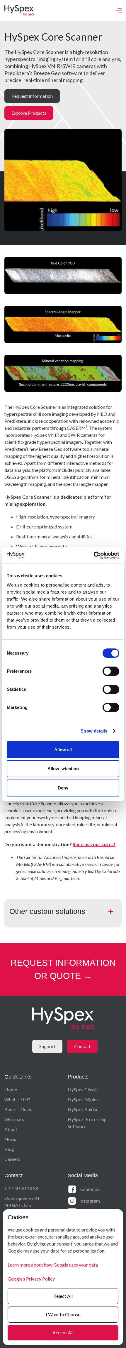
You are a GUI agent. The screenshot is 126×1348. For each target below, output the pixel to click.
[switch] (111, 671)
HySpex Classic (83, 1089)
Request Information (32, 96)
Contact (82, 1046)
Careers (12, 1159)
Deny (63, 787)
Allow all (63, 749)
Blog (9, 1149)
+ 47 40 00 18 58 (21, 1188)
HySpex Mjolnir (83, 1099)
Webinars (14, 1119)
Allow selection (63, 768)
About (10, 1129)
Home (10, 1089)
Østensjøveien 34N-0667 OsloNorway (21, 1205)
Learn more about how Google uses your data (53, 1264)
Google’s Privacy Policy (31, 1278)
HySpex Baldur (83, 1109)
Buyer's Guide (18, 1109)
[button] (118, 11)
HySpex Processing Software (87, 1122)
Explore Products (28, 113)
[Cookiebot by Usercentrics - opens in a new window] (93, 555)
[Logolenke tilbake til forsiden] (19, 10)
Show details (94, 730)
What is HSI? (17, 1099)
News (10, 1139)
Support (47, 1046)
